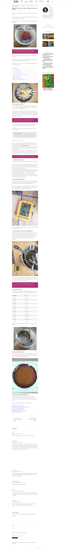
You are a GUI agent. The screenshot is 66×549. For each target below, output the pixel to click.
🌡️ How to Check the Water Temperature (20, 74)
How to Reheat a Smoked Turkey (17, 405)
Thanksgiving (17, 5)
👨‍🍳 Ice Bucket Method (17, 69)
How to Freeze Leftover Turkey (17, 411)
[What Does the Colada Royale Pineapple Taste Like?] (45, 37)
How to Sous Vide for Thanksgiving (18, 409)
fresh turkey (29, 59)
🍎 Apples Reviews (31, 1)
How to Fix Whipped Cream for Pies (18, 408)
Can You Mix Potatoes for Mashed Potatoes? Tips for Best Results (48, 67)
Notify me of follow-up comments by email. (19, 532)
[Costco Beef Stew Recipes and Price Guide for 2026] (51, 44)
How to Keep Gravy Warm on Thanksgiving (19, 410)
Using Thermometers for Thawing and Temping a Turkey (33, 419)
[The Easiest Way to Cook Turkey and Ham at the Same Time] (45, 44)
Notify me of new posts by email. (17, 535)
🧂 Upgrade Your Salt (26, 1)
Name (13, 525)
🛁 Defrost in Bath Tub (17, 71)
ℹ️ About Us (22, 1)
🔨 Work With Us (36, 1)
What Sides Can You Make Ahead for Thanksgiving (20, 406)
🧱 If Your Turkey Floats (17, 77)
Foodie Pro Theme (39, 547)
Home (13, 5)
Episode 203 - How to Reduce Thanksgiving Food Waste (18, 419)
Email (13, 528)
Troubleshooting (23, 5)
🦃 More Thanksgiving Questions (18, 79)
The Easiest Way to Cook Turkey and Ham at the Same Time (47, 60)
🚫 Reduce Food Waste (41, 1)
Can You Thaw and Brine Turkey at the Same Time (26, 156)
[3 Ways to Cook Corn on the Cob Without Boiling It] (51, 37)
